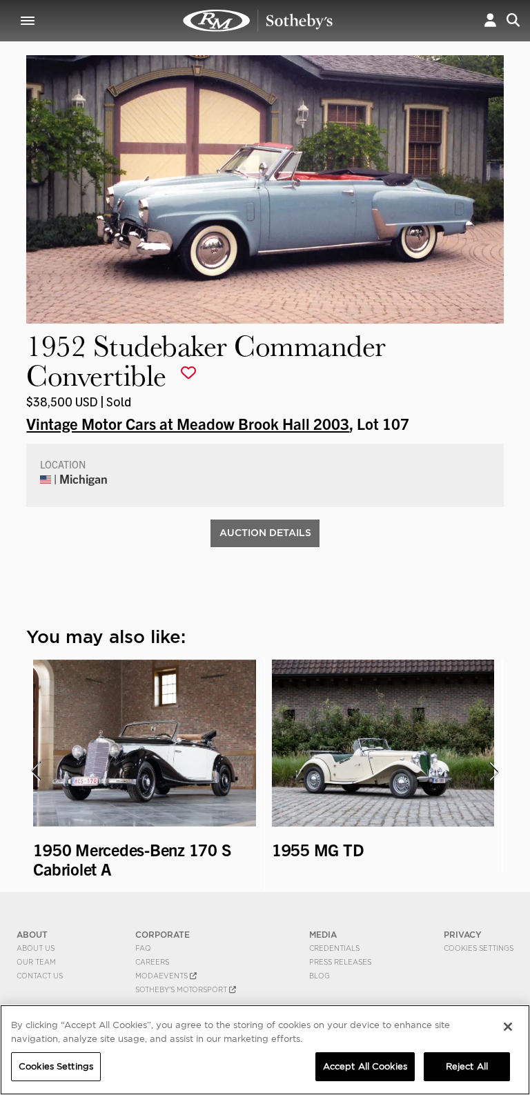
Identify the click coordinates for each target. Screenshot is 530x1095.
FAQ (143, 948)
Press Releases (340, 962)
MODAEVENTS (162, 975)
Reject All (467, 1066)
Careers (152, 962)
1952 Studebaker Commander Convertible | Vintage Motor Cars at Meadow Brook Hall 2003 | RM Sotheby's (258, 20)
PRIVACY (463, 934)
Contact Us (40, 975)
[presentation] (35, 771)
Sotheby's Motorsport (182, 989)
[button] (490, 20)
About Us (36, 948)
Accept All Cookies (365, 1066)
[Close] (508, 1027)
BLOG (319, 975)
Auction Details (265, 532)
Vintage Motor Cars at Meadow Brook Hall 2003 (187, 423)
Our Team (36, 962)
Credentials (334, 948)
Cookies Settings (478, 948)
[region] (265, 1050)
